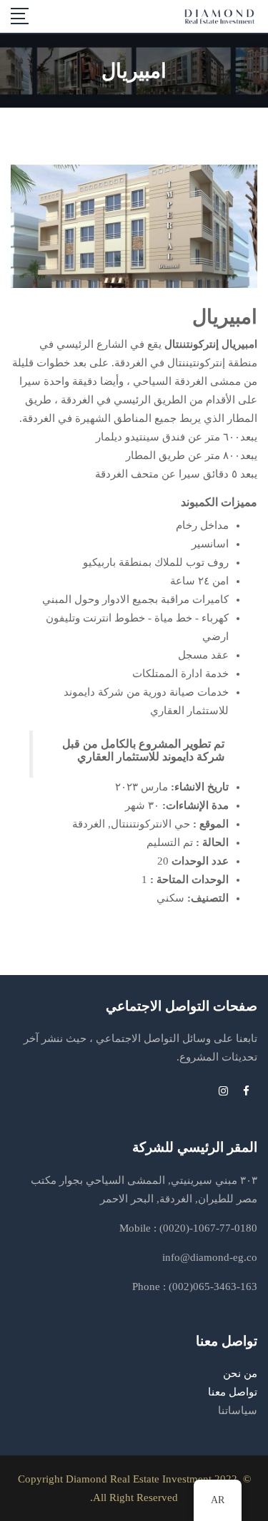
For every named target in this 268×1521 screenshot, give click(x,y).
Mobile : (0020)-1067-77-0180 (188, 1228)
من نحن (240, 1373)
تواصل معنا (232, 1392)
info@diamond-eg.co (209, 1257)
